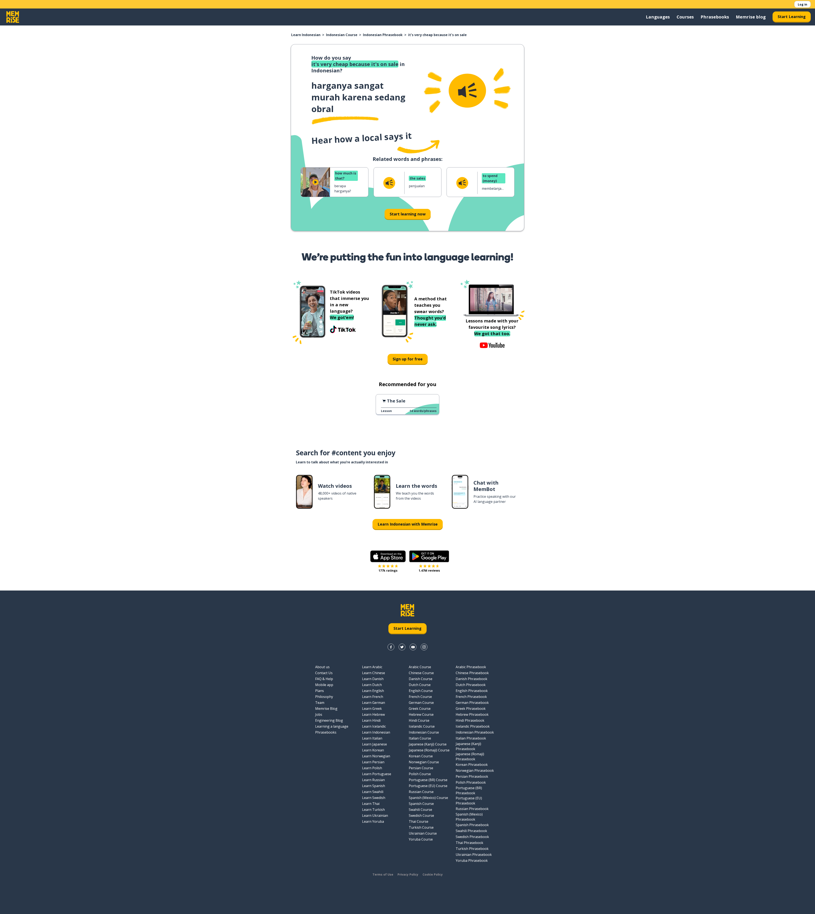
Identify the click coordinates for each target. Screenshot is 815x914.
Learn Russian (373, 780)
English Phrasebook (472, 690)
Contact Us (324, 673)
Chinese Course (421, 673)
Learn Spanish (373, 785)
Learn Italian (372, 738)
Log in (802, 4)
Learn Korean (373, 750)
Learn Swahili (372, 791)
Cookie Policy (433, 874)
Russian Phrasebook (472, 808)
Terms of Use (382, 874)
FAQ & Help (324, 678)
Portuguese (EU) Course (428, 785)
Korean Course (421, 756)
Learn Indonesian (305, 34)
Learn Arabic (372, 667)
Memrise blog (751, 17)
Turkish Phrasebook (472, 848)
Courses (685, 17)
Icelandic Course (422, 726)
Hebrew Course (421, 714)
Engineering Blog (329, 720)
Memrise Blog (326, 708)
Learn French (372, 696)
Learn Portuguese (376, 774)
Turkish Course (421, 827)
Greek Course (420, 708)
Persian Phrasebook (472, 776)
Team (319, 702)
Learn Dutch (372, 684)
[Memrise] (12, 16)
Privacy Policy (408, 874)
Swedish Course (421, 815)
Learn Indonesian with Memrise (408, 524)
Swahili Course (420, 809)
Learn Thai (370, 803)
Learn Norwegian (376, 756)
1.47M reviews (429, 570)
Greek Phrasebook (471, 708)
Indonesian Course (341, 34)
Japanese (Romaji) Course (429, 750)
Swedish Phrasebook (472, 836)
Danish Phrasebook (471, 678)
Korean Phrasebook (472, 764)
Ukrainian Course (423, 833)
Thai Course (418, 821)
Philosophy (324, 696)
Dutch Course (420, 684)
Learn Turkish (373, 809)
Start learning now (408, 214)
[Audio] (467, 91)
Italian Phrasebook (471, 738)
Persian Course (421, 768)
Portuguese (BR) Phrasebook (469, 790)
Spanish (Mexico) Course (428, 797)
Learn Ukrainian (375, 815)
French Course (420, 696)
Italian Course (420, 738)
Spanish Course (421, 803)
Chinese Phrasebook (472, 673)
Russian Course (421, 791)
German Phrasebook (472, 702)
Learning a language (331, 726)
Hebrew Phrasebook (472, 714)
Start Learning (792, 16)
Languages (658, 17)
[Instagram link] (424, 647)
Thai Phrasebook (469, 842)
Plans (319, 690)
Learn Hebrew (373, 714)
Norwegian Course (424, 762)
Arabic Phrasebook (471, 667)
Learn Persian (373, 762)
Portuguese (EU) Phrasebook (469, 801)
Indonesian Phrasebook (383, 34)
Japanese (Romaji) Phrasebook (470, 756)
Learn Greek (372, 708)
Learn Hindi (371, 720)
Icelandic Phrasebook (473, 726)
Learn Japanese (374, 744)
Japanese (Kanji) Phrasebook (468, 746)
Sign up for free (408, 358)
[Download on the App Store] (388, 556)
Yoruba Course (421, 839)
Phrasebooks (715, 17)
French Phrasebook (471, 696)
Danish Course (420, 678)
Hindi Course (419, 720)
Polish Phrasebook (471, 782)
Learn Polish (372, 768)
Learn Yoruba (373, 821)
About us (322, 667)
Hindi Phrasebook (470, 720)
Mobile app (324, 684)
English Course (421, 690)
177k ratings (388, 570)
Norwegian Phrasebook (475, 770)
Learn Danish (373, 678)
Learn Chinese (373, 673)
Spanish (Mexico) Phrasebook (469, 817)
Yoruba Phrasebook (472, 860)
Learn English (373, 690)
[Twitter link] (402, 647)
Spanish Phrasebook (472, 825)
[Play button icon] (315, 182)
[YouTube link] (413, 647)
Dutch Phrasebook (471, 684)
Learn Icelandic (374, 726)
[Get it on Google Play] (429, 556)
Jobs (318, 714)
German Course (421, 702)
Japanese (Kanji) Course (428, 744)
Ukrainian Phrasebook (474, 854)
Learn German (373, 702)
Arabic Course (420, 667)
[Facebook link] (391, 647)
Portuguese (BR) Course (428, 780)
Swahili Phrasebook (471, 830)
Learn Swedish (373, 797)
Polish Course (420, 774)
